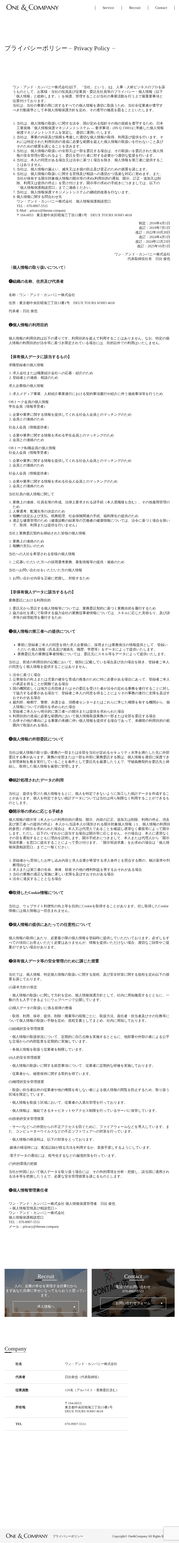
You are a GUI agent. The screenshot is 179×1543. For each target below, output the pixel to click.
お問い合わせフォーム (133, 1303)
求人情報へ (46, 1306)
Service (108, 8)
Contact (161, 8)
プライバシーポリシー (68, 1536)
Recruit (135, 8)
